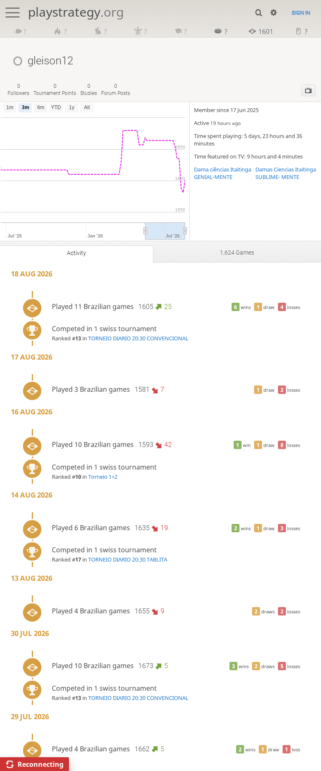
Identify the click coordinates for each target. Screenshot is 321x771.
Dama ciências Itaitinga (222, 169)
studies (88, 89)
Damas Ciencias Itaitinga (285, 169)
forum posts (115, 89)
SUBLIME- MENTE (277, 177)
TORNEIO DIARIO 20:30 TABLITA (127, 559)
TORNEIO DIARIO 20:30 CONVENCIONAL (138, 338)
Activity (76, 253)
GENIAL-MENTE (213, 177)
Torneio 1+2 (102, 476)
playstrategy (76, 11)
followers (18, 89)
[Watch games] (308, 90)
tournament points (54, 89)
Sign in (301, 13)
